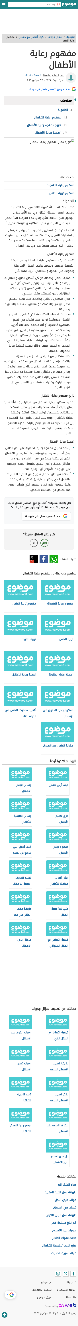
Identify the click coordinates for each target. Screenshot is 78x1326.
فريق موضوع (44, 1297)
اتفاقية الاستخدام (66, 1289)
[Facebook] (73, 1274)
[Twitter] (66, 1274)
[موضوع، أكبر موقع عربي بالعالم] (69, 5)
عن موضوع (46, 1282)
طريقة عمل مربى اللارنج (61, 1215)
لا (34, 543)
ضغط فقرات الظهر (64, 1238)
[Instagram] (58, 1274)
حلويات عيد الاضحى (64, 1230)
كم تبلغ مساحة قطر (63, 1222)
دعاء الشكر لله (67, 1184)
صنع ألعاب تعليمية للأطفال (59, 1245)
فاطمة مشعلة (33, 75)
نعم (44, 543)
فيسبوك (44, 559)
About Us (70, 1297)
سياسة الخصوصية (42, 1289)
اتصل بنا (71, 1282)
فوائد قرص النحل (65, 1200)
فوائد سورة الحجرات (63, 1253)
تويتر (34, 559)
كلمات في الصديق (64, 1207)
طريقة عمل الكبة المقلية (60, 1192)
